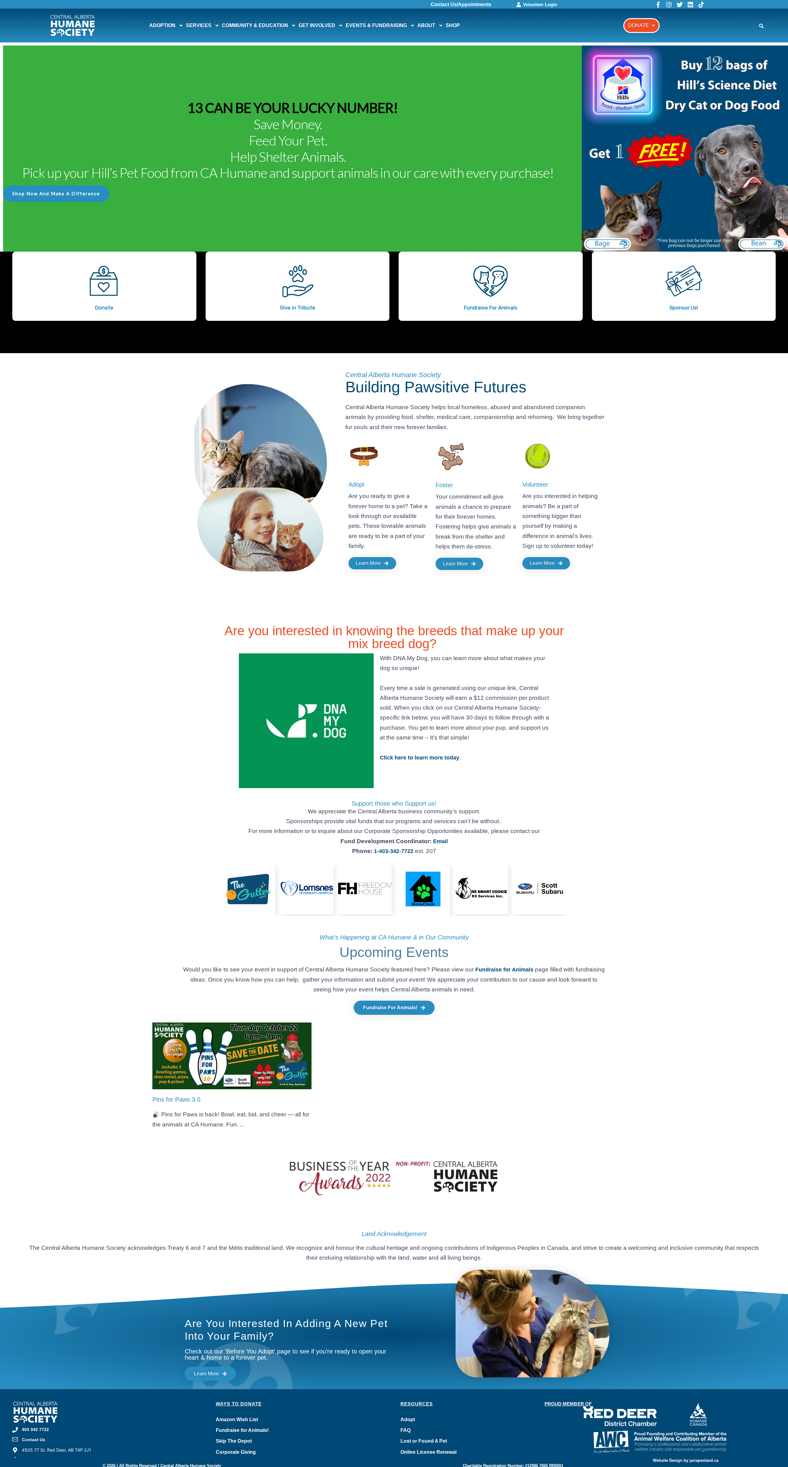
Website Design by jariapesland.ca (685, 1460)
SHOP (453, 25)
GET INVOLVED (317, 25)
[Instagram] (669, 5)
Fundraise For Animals (490, 308)
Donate (104, 308)
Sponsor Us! (683, 308)
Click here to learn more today (419, 758)
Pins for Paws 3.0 (176, 1099)
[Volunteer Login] (518, 4)
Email (440, 841)
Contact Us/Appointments (461, 4)
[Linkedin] (690, 5)
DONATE (638, 25)
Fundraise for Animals (504, 970)
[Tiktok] (701, 5)
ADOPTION (162, 25)
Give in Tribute (297, 308)
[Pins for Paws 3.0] (232, 1056)
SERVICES (198, 25)
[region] (394, 199)
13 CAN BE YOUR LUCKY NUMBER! (292, 108)
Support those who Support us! (394, 803)
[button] (641, 25)
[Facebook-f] (658, 5)
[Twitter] (680, 5)
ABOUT (426, 25)
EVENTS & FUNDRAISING (376, 25)
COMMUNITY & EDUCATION (255, 25)
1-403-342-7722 (393, 851)
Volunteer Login (540, 4)
